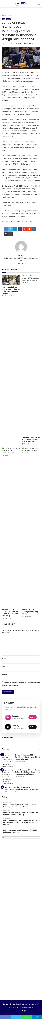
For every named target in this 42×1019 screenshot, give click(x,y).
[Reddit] (29, 229)
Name (4, 658)
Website (4, 674)
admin (6, 44)
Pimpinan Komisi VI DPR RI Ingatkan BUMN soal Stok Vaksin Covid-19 (31, 439)
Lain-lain (8, 19)
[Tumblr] (20, 229)
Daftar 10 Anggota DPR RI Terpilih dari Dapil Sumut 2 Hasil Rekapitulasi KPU (27, 757)
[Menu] (39, 3)
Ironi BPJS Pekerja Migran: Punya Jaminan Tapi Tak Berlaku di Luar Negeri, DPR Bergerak (22, 788)
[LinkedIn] (15, 229)
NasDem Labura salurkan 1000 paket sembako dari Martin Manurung (10, 613)
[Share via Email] (6, 234)
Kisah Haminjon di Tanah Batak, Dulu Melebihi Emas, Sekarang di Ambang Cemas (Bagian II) (27, 772)
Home (5, 15)
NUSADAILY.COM (15, 222)
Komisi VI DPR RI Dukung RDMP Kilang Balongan (30, 612)
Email (4, 666)
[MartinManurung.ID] (21, 3)
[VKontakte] (34, 229)
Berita (10, 15)
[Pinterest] (25, 229)
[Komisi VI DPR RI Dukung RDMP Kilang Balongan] (31, 527)
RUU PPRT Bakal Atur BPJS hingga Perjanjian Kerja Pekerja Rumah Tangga (11, 290)
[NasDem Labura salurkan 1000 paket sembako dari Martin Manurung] (11, 527)
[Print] (10, 234)
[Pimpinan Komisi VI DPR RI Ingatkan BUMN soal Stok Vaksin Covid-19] (31, 355)
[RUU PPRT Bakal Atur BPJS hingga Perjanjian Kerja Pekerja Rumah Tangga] (11, 280)
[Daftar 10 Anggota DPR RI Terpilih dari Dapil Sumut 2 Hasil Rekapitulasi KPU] (7, 760)
